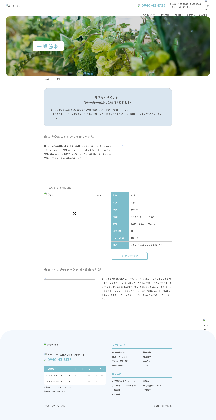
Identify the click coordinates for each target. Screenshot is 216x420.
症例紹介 (191, 14)
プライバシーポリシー (60, 406)
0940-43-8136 (154, 5)
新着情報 (203, 14)
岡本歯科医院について (121, 352)
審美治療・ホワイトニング (153, 385)
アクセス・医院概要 (120, 361)
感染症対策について (120, 365)
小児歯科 (116, 394)
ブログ (145, 365)
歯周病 (146, 381)
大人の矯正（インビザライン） (124, 385)
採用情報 (179, 14)
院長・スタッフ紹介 (120, 356)
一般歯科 (116, 390)
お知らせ (146, 361)
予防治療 (147, 390)
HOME (47, 406)
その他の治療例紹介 (129, 255)
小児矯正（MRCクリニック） (123, 381)
